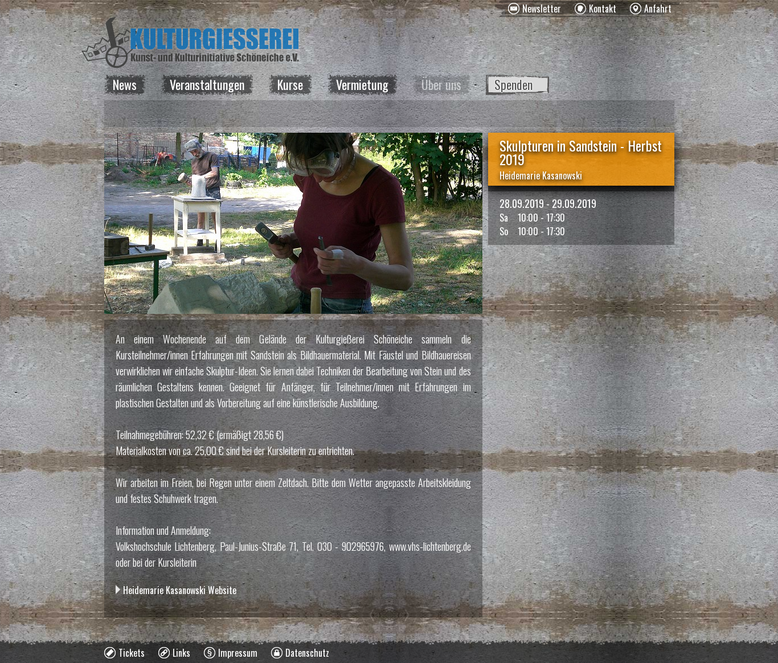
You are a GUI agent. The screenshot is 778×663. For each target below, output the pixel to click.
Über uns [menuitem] (441, 84)
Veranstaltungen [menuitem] (207, 84)
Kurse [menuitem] (290, 84)
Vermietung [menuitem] (362, 84)
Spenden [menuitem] (513, 84)
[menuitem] (534, 8)
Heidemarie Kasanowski (540, 175)
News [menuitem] (125, 84)
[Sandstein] (293, 223)
